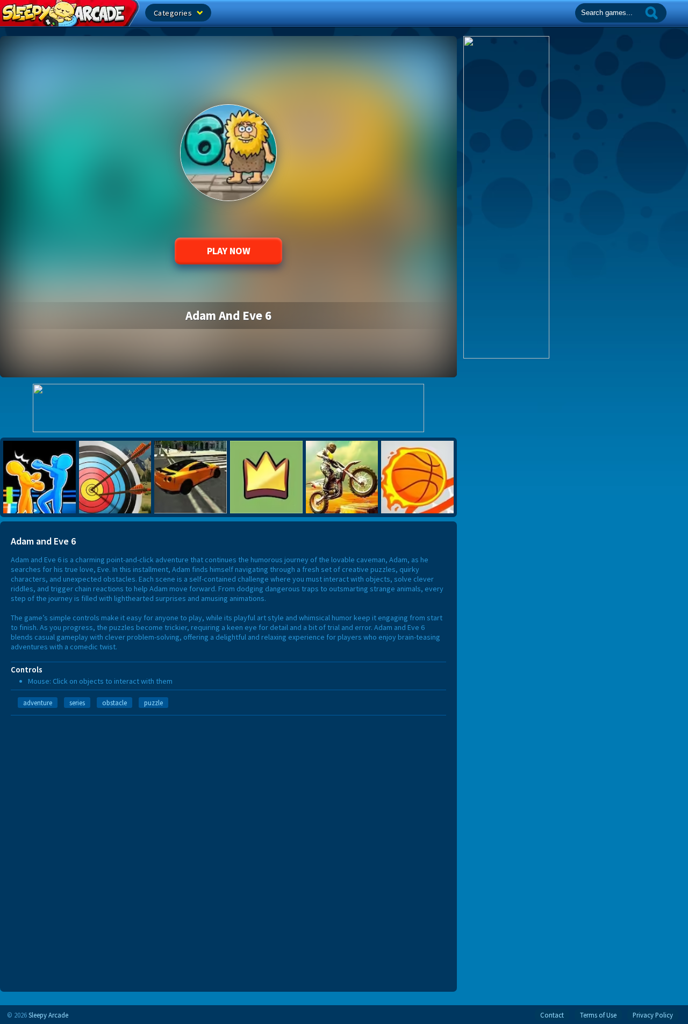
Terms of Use (598, 1015)
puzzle (153, 702)
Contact (552, 1015)
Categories (174, 13)
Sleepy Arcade (48, 1015)
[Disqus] (228, 849)
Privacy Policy (653, 1015)
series (77, 702)
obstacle (114, 702)
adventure (37, 702)
